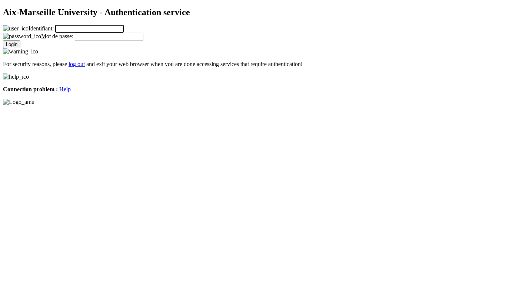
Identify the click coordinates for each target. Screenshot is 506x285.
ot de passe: (58, 36)
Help (65, 89)
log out (77, 64)
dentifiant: (42, 28)
